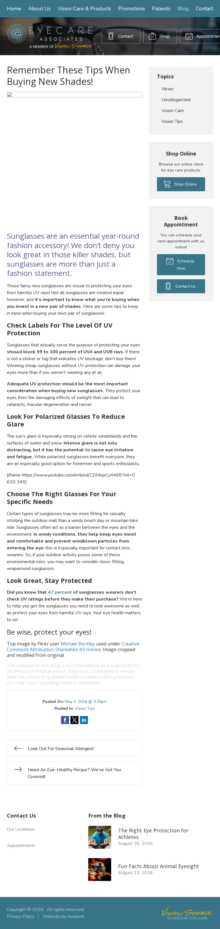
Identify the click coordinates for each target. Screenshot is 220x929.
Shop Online (185, 184)
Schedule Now (185, 264)
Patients (161, 8)
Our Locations (20, 829)
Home (14, 8)
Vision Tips (85, 708)
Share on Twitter (74, 720)
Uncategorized (176, 100)
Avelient (75, 916)
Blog (183, 8)
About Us (39, 8)
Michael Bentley (78, 644)
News (168, 89)
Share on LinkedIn (84, 720)
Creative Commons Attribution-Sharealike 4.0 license (73, 647)
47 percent (60, 592)
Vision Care (173, 110)
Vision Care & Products (84, 8)
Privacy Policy (20, 916)
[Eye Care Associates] (50, 36)
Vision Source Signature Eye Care (187, 913)
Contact (204, 8)
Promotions (131, 8)
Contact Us (185, 286)
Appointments (21, 845)
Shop (164, 36)
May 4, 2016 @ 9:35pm (86, 701)
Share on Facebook (65, 720)
